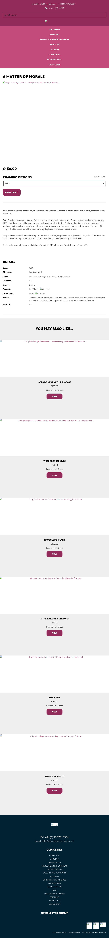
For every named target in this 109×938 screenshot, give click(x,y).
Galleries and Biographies (54, 873)
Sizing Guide (54, 900)
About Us (54, 859)
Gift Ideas (54, 876)
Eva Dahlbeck (35, 276)
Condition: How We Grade (54, 880)
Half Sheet (33, 289)
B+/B (31, 293)
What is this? (100, 176)
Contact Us (54, 855)
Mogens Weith (64, 276)
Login (51, 8)
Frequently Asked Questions (54, 866)
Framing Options (17, 177)
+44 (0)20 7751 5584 (66, 4)
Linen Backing (54, 883)
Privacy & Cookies (74, 932)
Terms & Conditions (59, 932)
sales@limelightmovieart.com (44, 4)
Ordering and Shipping (54, 894)
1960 (31, 267)
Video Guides (54, 904)
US (30, 280)
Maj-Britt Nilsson (49, 276)
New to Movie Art (54, 887)
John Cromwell (35, 272)
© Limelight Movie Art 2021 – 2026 (94, 932)
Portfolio (54, 897)
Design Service (54, 862)
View (54, 396)
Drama (32, 284)
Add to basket (12, 192)
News (54, 890)
